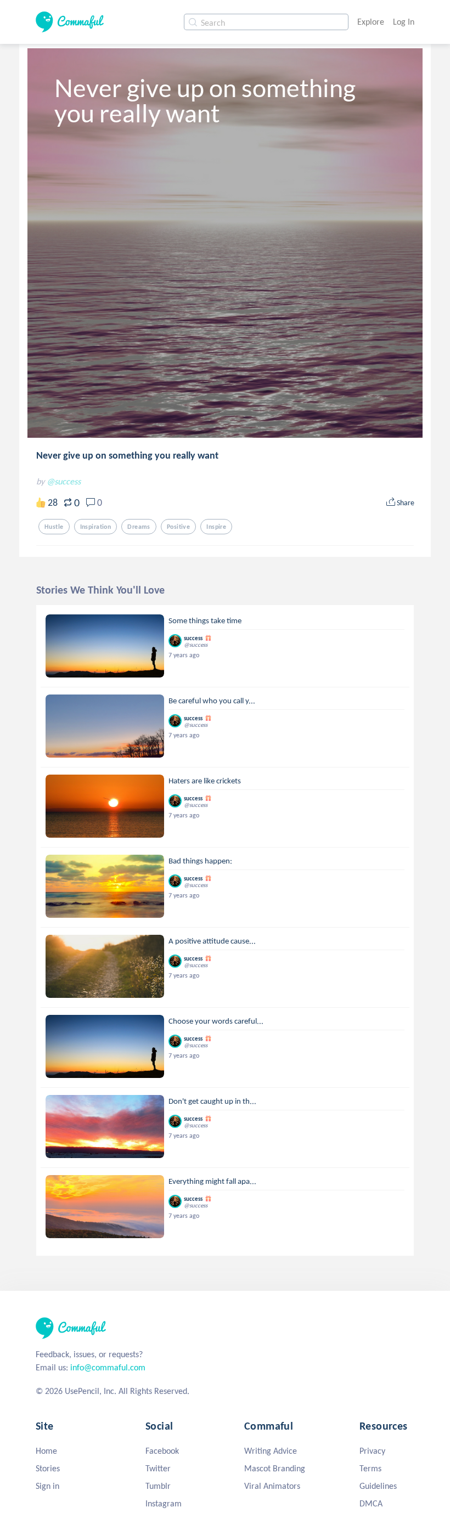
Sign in (47, 1486)
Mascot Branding (274, 1468)
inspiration (95, 526)
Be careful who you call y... (211, 700)
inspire (216, 526)
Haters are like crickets (204, 781)
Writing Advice (270, 1451)
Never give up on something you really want (127, 455)
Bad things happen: (200, 861)
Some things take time (204, 620)
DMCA (371, 1503)
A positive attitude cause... (212, 941)
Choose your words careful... (215, 1021)
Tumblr (158, 1486)
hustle (54, 526)
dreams (138, 526)
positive (178, 526)
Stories (48, 1468)
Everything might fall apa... (212, 1181)
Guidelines (378, 1486)
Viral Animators (272, 1486)
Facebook (162, 1451)
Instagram (163, 1503)
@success (64, 481)
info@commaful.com (107, 1367)
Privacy (372, 1451)
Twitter (158, 1468)
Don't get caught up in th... (212, 1101)
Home (46, 1451)
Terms (370, 1468)
